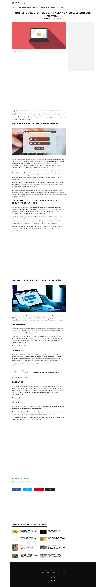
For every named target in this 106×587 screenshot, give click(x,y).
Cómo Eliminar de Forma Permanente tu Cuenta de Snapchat (28, 531)
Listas (42, 7)
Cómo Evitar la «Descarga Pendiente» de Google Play (40, 372)
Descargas (61, 7)
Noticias (22, 7)
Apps (29, 7)
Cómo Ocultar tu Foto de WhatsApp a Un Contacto (28, 547)
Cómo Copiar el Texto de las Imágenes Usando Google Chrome (56, 539)
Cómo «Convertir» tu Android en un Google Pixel (28, 539)
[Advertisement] (39, 72)
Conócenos (45, 570)
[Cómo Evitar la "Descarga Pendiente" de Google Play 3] (15, 372)
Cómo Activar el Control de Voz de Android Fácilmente (55, 555)
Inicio (15, 7)
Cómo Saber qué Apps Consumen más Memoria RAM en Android (56, 547)
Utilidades (50, 7)
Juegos (35, 7)
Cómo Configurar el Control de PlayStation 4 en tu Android (29, 555)
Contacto (63, 570)
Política (54, 570)
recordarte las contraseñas (40, 167)
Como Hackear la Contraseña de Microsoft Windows (55, 531)
